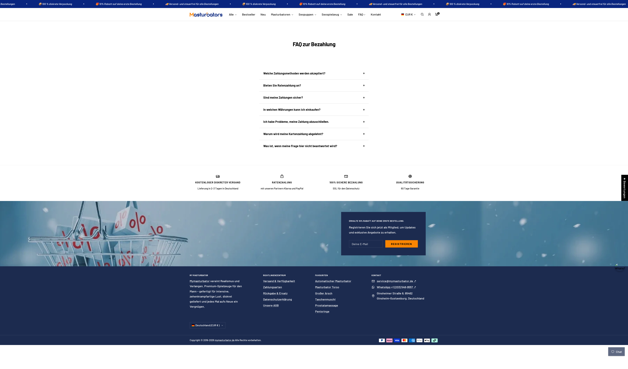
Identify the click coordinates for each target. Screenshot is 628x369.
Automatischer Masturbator (333, 281)
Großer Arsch (323, 293)
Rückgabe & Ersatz (275, 293)
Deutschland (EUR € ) (207, 325)
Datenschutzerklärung (277, 299)
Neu (263, 14)
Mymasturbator (200, 281)
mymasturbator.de (225, 340)
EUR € (409, 14)
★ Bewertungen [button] (625, 187)
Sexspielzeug (331, 14)
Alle (231, 14)
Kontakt (376, 14)
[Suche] (422, 14)
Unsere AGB (271, 305)
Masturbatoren (281, 14)
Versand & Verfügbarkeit (279, 281)
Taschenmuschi (325, 299)
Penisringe (322, 311)
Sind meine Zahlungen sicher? (283, 97)
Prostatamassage (326, 305)
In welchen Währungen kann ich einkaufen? (291, 109)
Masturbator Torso (327, 287)
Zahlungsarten (272, 287)
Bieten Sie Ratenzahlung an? (282, 85)
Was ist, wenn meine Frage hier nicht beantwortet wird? (300, 146)
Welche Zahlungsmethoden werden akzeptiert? (294, 73)
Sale (350, 14)
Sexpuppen (306, 14)
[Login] (429, 14)
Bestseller (248, 14)
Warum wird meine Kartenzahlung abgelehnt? (293, 134)
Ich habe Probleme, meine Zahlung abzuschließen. (296, 121)
